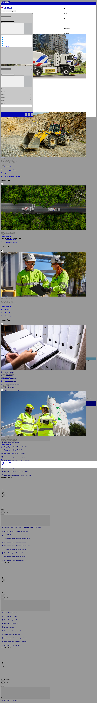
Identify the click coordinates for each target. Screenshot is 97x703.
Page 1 (16, 88)
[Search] (12, 28)
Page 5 (16, 100)
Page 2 (16, 91)
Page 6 (16, 103)
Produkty (66, 8)
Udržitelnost (67, 18)
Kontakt (6, 46)
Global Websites (5, 2)
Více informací (5, 166)
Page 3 (16, 94)
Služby (65, 13)
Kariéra (2, 5)
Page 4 (16, 97)
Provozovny (3, 3)
